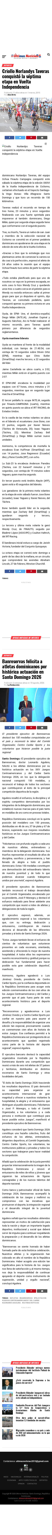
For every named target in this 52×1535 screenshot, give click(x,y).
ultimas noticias (31, 1303)
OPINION (21, 1484)
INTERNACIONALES (31, 1477)
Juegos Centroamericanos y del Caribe (21, 1300)
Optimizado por (26, 1501)
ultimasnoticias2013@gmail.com (32, 1461)
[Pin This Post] (31, 137)
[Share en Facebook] (9, 137)
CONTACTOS (32, 1484)
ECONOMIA (11, 1480)
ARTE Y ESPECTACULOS (28, 1480)
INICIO (6, 1477)
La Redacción (13, 685)
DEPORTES (43, 1480)
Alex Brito (11, 95)
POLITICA (44, 1477)
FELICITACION (40, 1298)
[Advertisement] (26, 25)
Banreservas (27, 1298)
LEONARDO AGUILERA (12, 1303)
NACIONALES (16, 1477)
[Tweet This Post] (20, 137)
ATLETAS (14, 1298)
